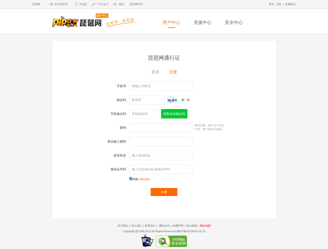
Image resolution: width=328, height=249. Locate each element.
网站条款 (144, 179)
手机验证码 (118, 114)
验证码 (121, 100)
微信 (121, 4)
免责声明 (178, 225)
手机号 (121, 86)
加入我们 (136, 225)
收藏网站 (290, 4)
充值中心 (203, 22)
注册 (278, 4)
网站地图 (205, 225)
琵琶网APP (136, 4)
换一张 (186, 99)
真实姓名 (120, 155)
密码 (123, 127)
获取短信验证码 (174, 114)
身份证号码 (118, 169)
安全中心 (234, 22)
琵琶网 (36, 4)
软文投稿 (191, 225)
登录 (271, 4)
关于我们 (123, 225)
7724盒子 (103, 4)
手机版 (83, 4)
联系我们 (150, 225)
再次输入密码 (116, 141)
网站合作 (164, 225)
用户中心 (171, 22)
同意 (141, 179)
